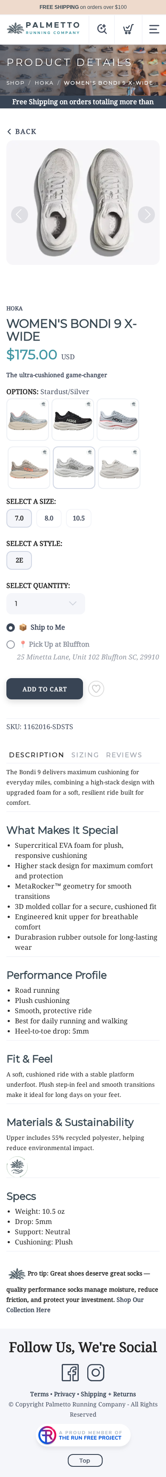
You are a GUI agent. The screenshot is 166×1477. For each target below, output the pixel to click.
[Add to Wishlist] (96, 689)
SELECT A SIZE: (31, 501)
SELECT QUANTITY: (38, 586)
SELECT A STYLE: (34, 544)
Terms (39, 1394)
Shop (15, 83)
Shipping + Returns (108, 1394)
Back (25, 132)
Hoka (44, 83)
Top (85, 1460)
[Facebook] (70, 1373)
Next (146, 214)
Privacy (64, 1394)
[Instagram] (96, 1373)
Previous (19, 214)
